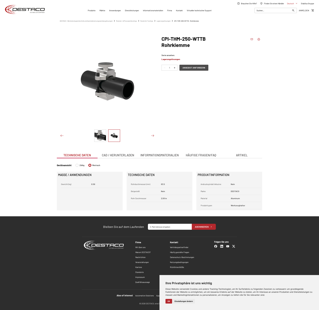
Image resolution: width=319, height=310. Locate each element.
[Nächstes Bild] (152, 135)
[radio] (77, 165)
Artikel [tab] (242, 155)
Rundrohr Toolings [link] (146, 21)
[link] (247, 3)
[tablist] (159, 153)
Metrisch (96, 165)
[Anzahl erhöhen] (174, 68)
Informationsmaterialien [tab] (159, 155)
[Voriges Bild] (61, 135)
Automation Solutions (144, 295)
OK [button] (168, 301)
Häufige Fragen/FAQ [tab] (201, 155)
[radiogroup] (88, 166)
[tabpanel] (159, 185)
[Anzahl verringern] (164, 68)
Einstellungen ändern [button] (184, 301)
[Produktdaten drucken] (258, 39)
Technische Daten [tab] (77, 155)
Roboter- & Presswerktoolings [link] (126, 21)
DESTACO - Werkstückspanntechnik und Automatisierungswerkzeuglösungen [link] (86, 21)
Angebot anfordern (194, 67)
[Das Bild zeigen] (100, 135)
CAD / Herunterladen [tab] (118, 155)
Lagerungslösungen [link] (164, 21)
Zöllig (82, 165)
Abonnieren (202, 226)
